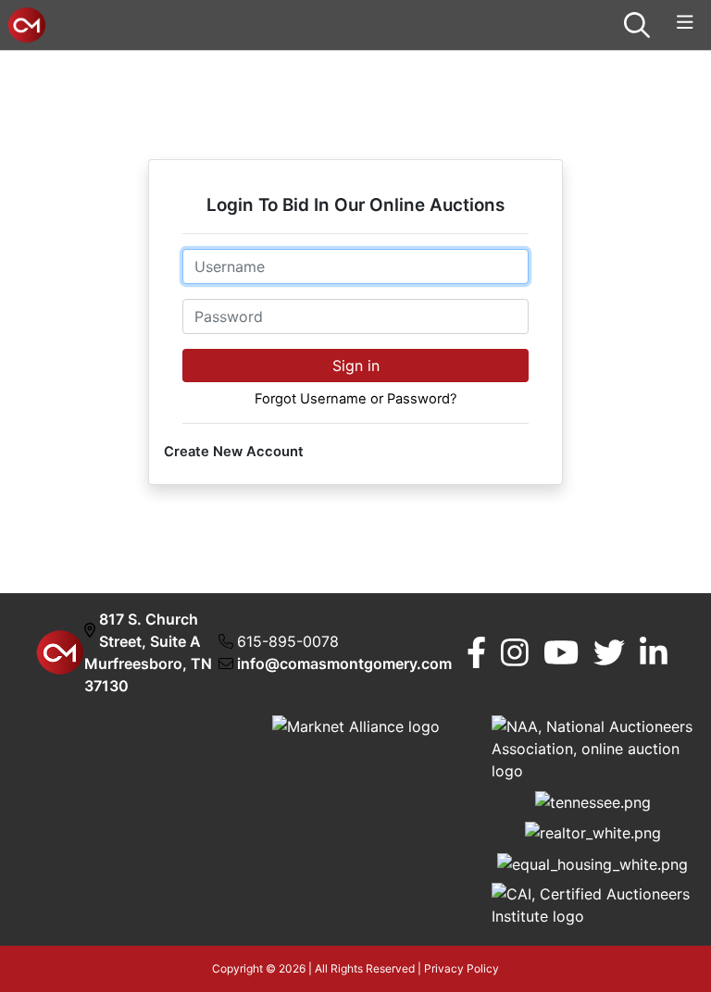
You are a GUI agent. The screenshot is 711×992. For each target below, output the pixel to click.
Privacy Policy (461, 968)
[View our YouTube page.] (561, 652)
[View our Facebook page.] (476, 652)
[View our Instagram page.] (515, 652)
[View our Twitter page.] (609, 652)
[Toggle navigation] (685, 22)
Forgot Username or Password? (355, 399)
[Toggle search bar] (637, 25)
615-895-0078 (288, 641)
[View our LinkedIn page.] (653, 652)
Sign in (356, 365)
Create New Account (234, 451)
